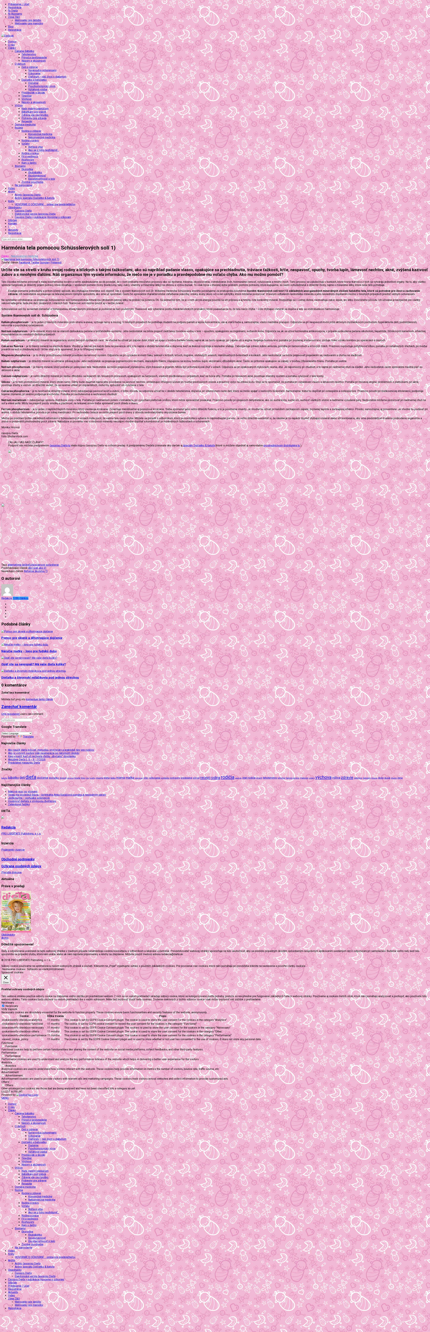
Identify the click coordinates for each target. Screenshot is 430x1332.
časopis (367, 778)
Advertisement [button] (10, 1072)
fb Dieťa (13, 10)
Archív (5, 938)
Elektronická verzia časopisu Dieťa (35, 214)
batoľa (4, 778)
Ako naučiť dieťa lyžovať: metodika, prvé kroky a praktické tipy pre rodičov (51, 750)
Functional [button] (7, 1043)
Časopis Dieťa (23, 210)
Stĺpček (12, 220)
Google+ (45, 262)
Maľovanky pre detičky (28, 20)
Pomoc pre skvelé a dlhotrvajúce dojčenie (31, 638)
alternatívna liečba (18, 564)
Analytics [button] (6, 1062)
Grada (77, 778)
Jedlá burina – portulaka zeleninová (29, 798)
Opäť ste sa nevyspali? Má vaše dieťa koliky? (33, 664)
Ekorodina (27, 1231)
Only (4, 714)
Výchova (26, 99)
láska (113, 778)
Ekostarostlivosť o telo (41, 178)
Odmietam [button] (58, 969)
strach (259, 778)
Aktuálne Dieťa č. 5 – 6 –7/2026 (27, 759)
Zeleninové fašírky (19, 804)
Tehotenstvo (29, 54)
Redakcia (14, 598)
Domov (12, 41)
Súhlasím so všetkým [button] (39, 969)
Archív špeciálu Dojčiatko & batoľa (34, 198)
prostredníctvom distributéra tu (282, 445)
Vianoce (304, 778)
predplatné (186, 777)
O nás (11, 44)
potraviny (175, 777)
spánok (238, 778)
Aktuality (13, 230)
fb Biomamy (15, 13)
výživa (336, 777)
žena (400, 778)
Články (5, 256)
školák (387, 778)
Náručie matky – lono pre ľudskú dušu (29, 651)
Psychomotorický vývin (41, 86)
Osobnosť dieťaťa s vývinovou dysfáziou (32, 801)
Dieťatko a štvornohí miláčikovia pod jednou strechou (40, 677)
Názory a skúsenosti (34, 60)
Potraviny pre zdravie (34, 118)
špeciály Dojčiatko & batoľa (199, 445)
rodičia (227, 777)
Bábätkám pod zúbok (34, 111)
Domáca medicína (25, 124)
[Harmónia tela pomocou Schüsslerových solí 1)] (30, 259)
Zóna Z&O (14, 1298)
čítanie (374, 778)
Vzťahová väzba (37, 89)
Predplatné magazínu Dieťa (24, 762)
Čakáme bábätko (24, 1113)
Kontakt (12, 223)
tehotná (281, 778)
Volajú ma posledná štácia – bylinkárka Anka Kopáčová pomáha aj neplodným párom (57, 794)
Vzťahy (26, 1206)
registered (13, 714)
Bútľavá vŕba (35, 147)
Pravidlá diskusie (11, 872)
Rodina (19, 1190)
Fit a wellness (30, 156)
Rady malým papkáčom (35, 108)
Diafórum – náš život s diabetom (47, 76)
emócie (70, 778)
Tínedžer (27, 95)
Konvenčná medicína (40, 134)
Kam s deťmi (29, 162)
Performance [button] (9, 1052)
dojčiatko (54, 778)
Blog (10, 26)
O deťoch (20, 1126)
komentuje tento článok (39, 699)
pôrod (196, 778)
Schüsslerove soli (39, 564)
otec (145, 778)
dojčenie (42, 777)
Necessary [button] (7, 1002)
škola (381, 778)
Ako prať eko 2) (37, 568)
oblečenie (139, 778)
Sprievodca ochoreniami (42, 70)
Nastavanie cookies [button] (13, 969)
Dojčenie (33, 83)
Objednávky (8, 934)
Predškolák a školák (33, 92)
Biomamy (20, 1228)
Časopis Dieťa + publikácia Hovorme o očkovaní (43, 217)
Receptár (27, 121)
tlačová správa (292, 778)
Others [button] (5, 1082)
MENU (5, 1098)
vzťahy (312, 778)
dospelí (63, 778)
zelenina (358, 778)
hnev (83, 778)
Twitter (35, 262)
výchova (323, 777)
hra (87, 778)
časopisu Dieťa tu (60, 445)
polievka (165, 778)
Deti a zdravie (30, 1129)
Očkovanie (34, 73)
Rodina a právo (30, 140)
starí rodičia (248, 777)
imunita (99, 778)
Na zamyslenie (23, 185)
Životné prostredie (32, 182)
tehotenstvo (270, 777)
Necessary (11, 1006)
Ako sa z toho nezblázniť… (43, 150)
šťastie (394, 778)
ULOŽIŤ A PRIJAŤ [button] (12, 1091)
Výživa (19, 1167)
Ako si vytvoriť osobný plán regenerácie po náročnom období (43, 753)
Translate (28, 736)
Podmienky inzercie (13, 849)
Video (11, 188)
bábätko (13, 777)
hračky (92, 778)
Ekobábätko (35, 172)
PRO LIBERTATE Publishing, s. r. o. (21, 833)
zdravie (54, 564)
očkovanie (154, 777)
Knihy (11, 1254)
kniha (107, 777)
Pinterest (56, 262)
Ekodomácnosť (37, 175)
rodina (215, 778)
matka (130, 778)
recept (205, 778)
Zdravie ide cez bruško (35, 115)
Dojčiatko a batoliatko (34, 1142)
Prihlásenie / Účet (18, 4)
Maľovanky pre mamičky (29, 23)
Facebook (24, 262)
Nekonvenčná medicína (41, 137)
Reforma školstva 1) (36, 571)
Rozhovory (28, 159)
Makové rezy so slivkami (22, 791)
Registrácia (14, 7)
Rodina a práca (30, 153)
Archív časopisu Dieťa (27, 194)
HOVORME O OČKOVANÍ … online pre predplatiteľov (45, 204)
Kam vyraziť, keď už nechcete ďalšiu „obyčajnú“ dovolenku (42, 756)
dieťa (31, 777)
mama (120, 778)
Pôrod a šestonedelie (34, 57)
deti (22, 778)
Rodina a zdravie (31, 1193)
